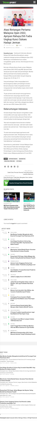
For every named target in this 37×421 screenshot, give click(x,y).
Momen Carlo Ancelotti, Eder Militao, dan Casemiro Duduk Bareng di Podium (22, 291)
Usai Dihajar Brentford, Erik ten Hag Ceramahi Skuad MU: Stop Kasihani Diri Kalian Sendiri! (22, 242)
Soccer (13, 239)
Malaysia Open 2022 (9, 161)
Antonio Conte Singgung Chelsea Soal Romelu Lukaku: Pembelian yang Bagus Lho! (23, 264)
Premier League (15, 247)
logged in (13, 223)
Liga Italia (13, 274)
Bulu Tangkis (15, 47)
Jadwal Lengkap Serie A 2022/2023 (21, 276)
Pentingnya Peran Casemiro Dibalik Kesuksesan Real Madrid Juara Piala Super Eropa (23, 298)
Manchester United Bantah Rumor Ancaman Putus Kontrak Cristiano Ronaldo (23, 250)
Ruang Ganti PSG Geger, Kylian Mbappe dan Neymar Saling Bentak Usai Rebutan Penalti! (23, 257)
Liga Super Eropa (15, 310)
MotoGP (13, 303)
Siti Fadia (19, 161)
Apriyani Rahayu (13, 158)
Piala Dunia (14, 232)
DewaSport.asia (8, 53)
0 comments (30, 47)
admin (20, 45)
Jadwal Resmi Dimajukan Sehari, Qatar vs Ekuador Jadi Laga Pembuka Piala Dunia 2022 (22, 283)
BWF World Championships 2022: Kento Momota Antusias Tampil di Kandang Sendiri (12, 207)
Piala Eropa (14, 288)
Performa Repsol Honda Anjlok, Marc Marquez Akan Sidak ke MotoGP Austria (22, 306)
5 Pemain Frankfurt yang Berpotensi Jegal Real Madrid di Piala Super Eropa (22, 313)
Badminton (9, 47)
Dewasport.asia (4, 417)
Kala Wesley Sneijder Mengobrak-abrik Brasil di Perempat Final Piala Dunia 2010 (22, 235)
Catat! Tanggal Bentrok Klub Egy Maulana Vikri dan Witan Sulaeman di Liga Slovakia (22, 326)
